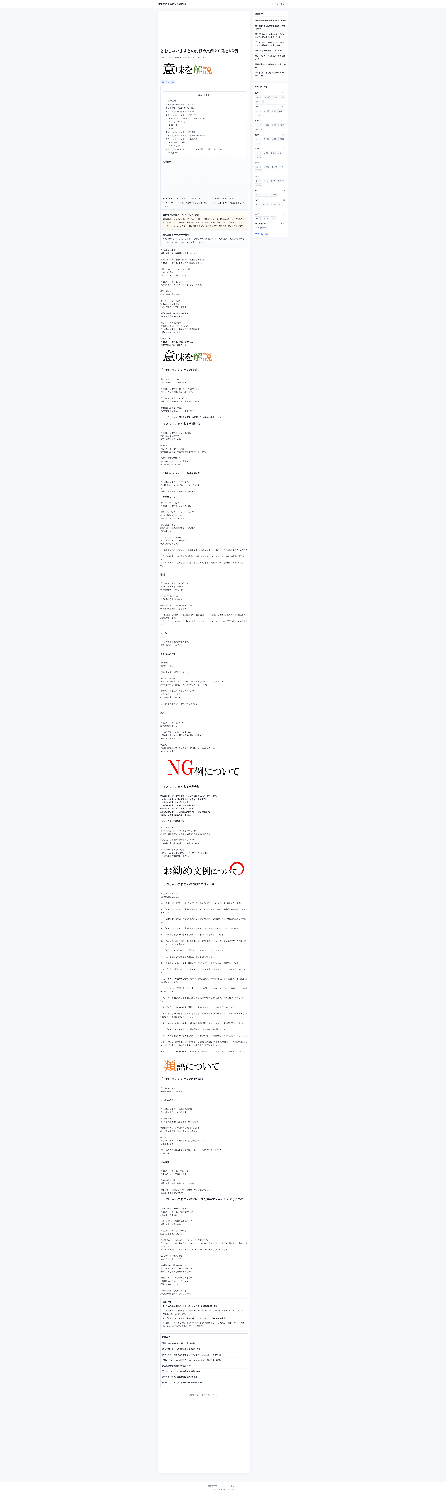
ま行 (270, 176)
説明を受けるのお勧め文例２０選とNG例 (179, 1377)
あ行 (270, 93)
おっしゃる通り (178, 142)
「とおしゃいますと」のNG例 (181, 132)
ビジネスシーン (178, 122)
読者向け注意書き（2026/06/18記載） (185, 104)
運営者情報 (193, 1395)
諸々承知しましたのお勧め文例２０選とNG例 (181, 1349)
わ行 (270, 214)
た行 (270, 135)
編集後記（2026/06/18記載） (181, 108)
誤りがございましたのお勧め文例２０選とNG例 (182, 1382)
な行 (270, 149)
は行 (270, 163)
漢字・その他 (270, 224)
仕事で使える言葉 (168, 82)
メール (175, 128)
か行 (270, 107)
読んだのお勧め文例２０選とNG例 (176, 1366)
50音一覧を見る (262, 233)
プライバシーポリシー (278, 4)
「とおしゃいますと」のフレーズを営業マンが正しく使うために (195, 149)
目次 (204, 95)
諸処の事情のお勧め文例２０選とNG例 (178, 1343)
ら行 (270, 200)
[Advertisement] (223, 29)
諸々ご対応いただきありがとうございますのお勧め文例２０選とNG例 (191, 1354)
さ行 (270, 121)
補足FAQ (173, 153)
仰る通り (176, 146)
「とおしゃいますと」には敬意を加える (188, 118)
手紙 (174, 125)
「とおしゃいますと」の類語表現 (182, 139)
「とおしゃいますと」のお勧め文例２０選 (186, 135)
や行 (270, 190)
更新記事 (172, 101)
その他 (261, 228)
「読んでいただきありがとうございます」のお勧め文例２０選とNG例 (191, 1360)
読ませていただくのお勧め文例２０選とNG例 (181, 1371)
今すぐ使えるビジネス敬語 (172, 3)
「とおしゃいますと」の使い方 (182, 115)
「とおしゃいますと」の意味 (181, 111)
